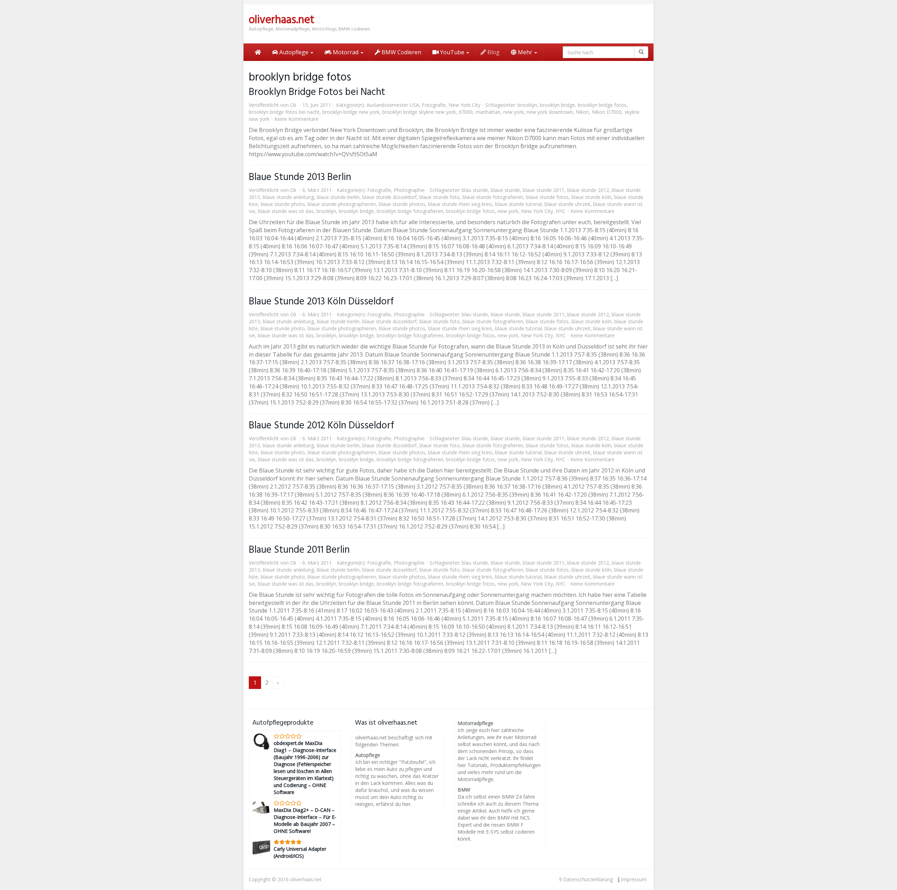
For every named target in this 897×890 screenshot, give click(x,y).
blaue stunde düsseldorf (389, 197)
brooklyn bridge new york (350, 112)
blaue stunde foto (439, 197)
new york (513, 112)
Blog (493, 52)
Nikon (582, 112)
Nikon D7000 (607, 112)
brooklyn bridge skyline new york (419, 112)
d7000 (466, 112)
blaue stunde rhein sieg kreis (460, 204)
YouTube (452, 52)
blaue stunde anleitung (288, 197)
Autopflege (294, 52)
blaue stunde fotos (547, 197)
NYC (561, 211)
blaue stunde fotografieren (493, 197)
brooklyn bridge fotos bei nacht (284, 112)
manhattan (487, 112)
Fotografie (434, 105)
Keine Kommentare (296, 119)
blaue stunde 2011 (543, 190)
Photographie (409, 190)
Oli (293, 105)
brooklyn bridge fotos (602, 105)
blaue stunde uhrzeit (567, 204)
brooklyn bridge (557, 105)
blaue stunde (505, 190)
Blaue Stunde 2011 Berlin (299, 550)
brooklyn (527, 105)
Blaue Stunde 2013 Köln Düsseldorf (321, 302)
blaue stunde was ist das (286, 211)
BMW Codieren (400, 52)
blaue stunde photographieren (342, 204)
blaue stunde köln (591, 197)
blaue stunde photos (402, 204)
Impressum (632, 879)
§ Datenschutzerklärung (586, 879)
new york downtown (550, 112)
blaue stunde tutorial (518, 204)
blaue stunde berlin (338, 197)
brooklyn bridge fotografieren (410, 211)
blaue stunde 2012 (588, 190)
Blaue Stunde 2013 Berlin (300, 177)
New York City (464, 105)
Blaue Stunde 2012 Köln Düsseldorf (321, 426)
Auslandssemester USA (393, 105)
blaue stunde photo (283, 204)
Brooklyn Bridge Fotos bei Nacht (317, 92)
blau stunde (475, 190)
